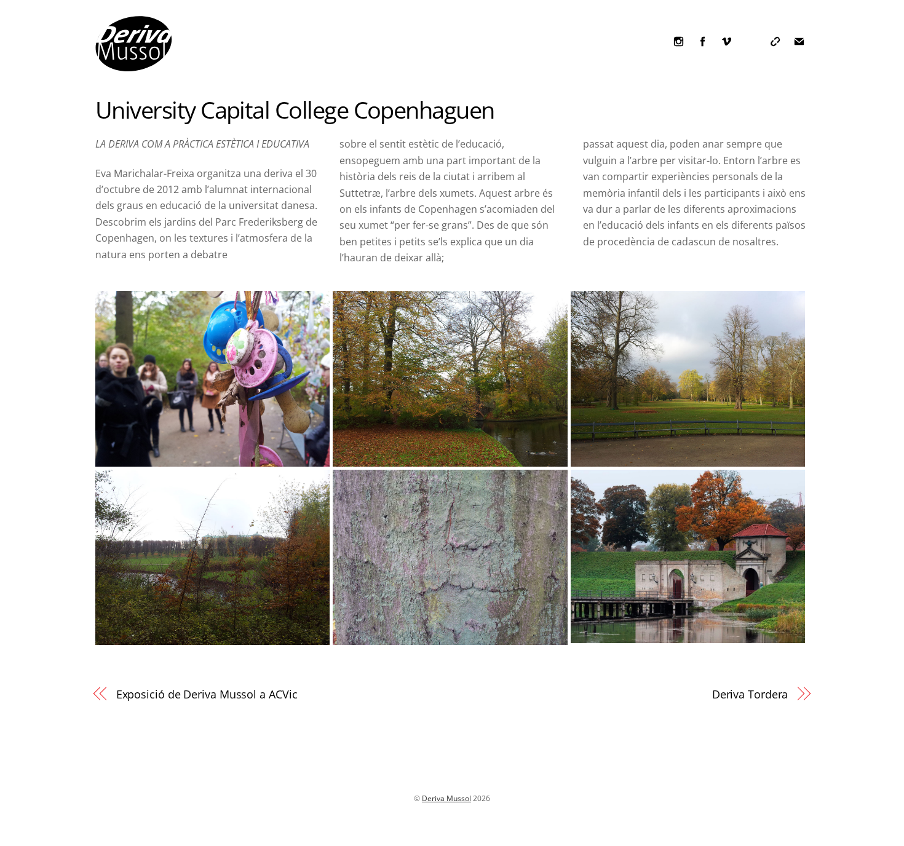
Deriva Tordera (750, 694)
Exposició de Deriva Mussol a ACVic (207, 694)
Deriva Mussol (446, 798)
